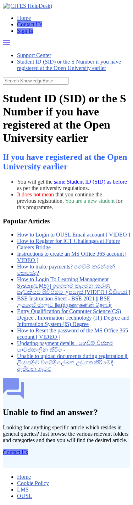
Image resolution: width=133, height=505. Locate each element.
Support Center (34, 55)
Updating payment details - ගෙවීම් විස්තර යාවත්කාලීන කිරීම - (65, 346)
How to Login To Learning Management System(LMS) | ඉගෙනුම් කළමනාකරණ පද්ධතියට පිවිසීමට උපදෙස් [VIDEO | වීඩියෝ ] (73, 285)
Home (24, 18)
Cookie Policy (33, 483)
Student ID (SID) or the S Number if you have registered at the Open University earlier (69, 65)
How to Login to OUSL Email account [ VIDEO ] (73, 235)
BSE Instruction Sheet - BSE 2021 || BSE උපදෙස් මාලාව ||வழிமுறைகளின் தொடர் (64, 301)
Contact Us (29, 24)
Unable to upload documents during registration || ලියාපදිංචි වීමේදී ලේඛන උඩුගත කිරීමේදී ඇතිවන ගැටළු (72, 362)
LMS (23, 490)
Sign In (25, 31)
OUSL (24, 496)
